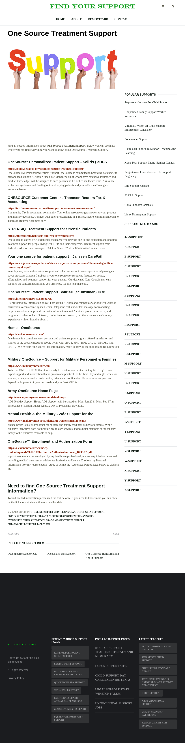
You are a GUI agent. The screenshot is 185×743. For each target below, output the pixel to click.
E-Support (132, 285)
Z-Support (132, 490)
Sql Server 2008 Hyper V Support (68, 718)
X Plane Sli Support (66, 690)
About (76, 19)
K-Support (132, 344)
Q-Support (132, 402)
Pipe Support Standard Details (156, 670)
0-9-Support (133, 237)
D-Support (132, 276)
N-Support (132, 373)
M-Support (133, 363)
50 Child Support (134, 195)
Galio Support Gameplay (138, 204)
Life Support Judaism (136, 185)
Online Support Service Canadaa (55, 512)
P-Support (132, 392)
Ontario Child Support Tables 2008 (29, 524)
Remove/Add (98, 19)
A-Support (132, 246)
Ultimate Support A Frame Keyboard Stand (68, 673)
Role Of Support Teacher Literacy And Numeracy (114, 652)
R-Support (132, 412)
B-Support (132, 256)
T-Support (132, 431)
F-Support (132, 295)
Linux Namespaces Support (140, 214)
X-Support (132, 470)
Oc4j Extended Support (69, 520)
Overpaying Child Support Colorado (31, 520)
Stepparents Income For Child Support (146, 102)
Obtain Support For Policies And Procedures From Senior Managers (50, 516)
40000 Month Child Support (153, 659)
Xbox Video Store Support (153, 702)
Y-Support (132, 480)
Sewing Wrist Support (68, 664)
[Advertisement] (63, 118)
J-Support (132, 334)
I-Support (132, 324)
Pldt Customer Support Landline (156, 648)
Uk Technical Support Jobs (113, 705)
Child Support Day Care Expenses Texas (112, 677)
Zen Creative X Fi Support (70, 709)
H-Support (132, 314)
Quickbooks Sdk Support (69, 682)
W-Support (133, 460)
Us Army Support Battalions (152, 713)
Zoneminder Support (136, 139)
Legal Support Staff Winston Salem (112, 691)
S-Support (132, 422)
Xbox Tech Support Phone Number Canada (149, 162)
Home (60, 19)
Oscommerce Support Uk (22, 553)
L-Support (132, 354)
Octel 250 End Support (90, 512)
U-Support (132, 441)
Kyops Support (151, 693)
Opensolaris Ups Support (61, 553)
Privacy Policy (16, 678)
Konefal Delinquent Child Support (67, 654)
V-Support (132, 451)
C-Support (132, 266)
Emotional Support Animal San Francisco (68, 699)
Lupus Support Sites (111, 665)
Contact (121, 19)
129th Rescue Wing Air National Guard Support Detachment (157, 682)
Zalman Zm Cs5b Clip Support (154, 724)
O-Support (132, 383)
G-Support (132, 305)
